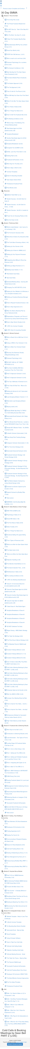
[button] (1, 1)
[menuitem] (1, 4)
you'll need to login (22, 1042)
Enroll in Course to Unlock (15, 1044)
